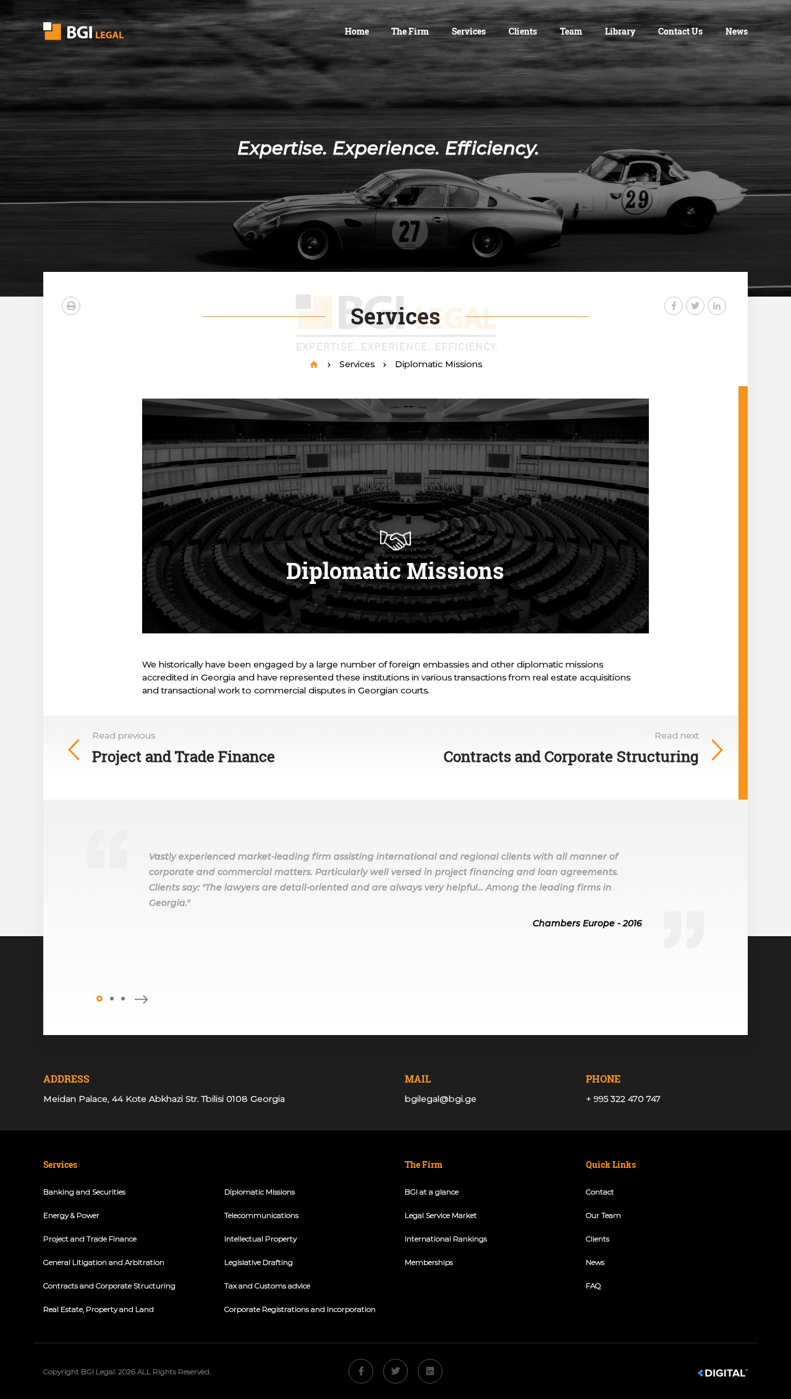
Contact (600, 1191)
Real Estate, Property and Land (98, 1309)
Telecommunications (261, 1215)
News (736, 31)
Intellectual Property (260, 1238)
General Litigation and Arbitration (103, 1262)
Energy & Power (71, 1215)
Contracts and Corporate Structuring (109, 1285)
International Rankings (446, 1238)
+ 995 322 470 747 (623, 1098)
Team (571, 31)
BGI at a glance (432, 1191)
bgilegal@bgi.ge (440, 1098)
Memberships (429, 1262)
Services (469, 31)
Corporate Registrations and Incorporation (300, 1309)
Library (620, 31)
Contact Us (680, 31)
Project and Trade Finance (90, 1238)
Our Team (603, 1215)
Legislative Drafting (258, 1262)
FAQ (593, 1285)
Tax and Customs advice (267, 1285)
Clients (523, 31)
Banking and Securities (84, 1191)
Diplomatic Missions (438, 364)
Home (357, 31)
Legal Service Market (441, 1215)
